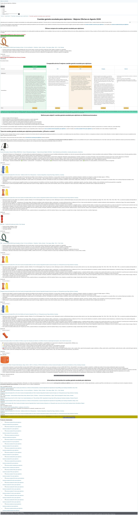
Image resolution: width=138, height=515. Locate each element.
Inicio (4, 8)
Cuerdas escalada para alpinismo (19, 16)
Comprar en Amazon (5, 55)
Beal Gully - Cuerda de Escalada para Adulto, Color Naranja (12, 224)
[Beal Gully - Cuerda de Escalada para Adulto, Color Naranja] (1, 223)
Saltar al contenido (4, 1)
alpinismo (7, 16)
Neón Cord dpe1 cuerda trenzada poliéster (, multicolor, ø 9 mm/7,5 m (14, 407)
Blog (3, 12)
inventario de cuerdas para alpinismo (33, 137)
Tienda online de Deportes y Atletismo (8, 3)
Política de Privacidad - (9, 512)
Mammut (126, 68)
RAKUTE (34, 68)
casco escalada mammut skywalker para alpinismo (55, 128)
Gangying (103, 68)
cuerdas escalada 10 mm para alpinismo (83, 128)
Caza (4, 10)
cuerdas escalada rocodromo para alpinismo (94, 24)
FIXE (57, 68)
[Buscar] (19, 14)
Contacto (4, 11)
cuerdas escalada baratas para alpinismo (119, 24)
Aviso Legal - (17, 512)
